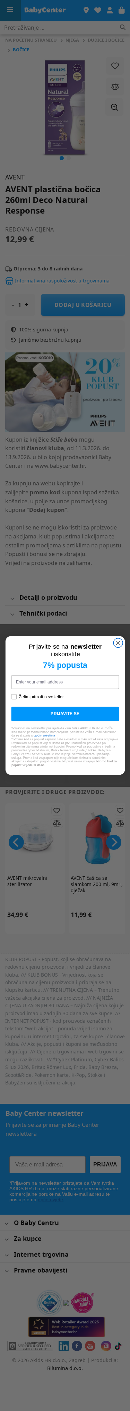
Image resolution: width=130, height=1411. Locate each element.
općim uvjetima (44, 736)
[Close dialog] (118, 643)
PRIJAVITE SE (65, 714)
